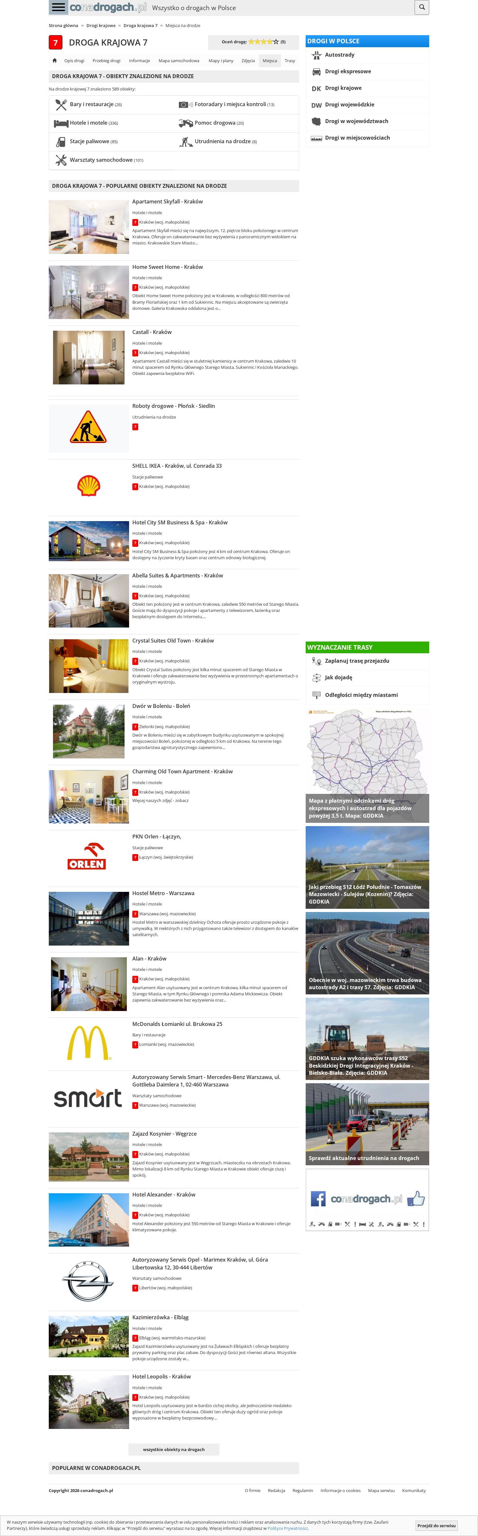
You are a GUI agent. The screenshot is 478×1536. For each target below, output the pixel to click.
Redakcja (276, 1490)
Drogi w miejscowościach (357, 137)
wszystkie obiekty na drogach (174, 1449)
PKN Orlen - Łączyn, (156, 836)
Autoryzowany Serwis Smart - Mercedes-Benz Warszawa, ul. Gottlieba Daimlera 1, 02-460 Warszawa (206, 1080)
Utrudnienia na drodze (225, 141)
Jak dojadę (338, 677)
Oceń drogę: (234, 42)
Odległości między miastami (361, 695)
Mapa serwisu (381, 1490)
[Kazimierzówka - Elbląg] (89, 1337)
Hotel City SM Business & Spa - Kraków (180, 522)
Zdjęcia (248, 60)
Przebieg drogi (106, 60)
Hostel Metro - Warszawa (163, 893)
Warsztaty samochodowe (106, 159)
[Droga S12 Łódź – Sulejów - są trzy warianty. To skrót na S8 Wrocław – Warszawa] (367, 867)
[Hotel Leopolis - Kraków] (89, 1402)
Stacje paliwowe (93, 141)
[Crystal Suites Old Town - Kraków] (89, 666)
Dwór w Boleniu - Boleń (161, 706)
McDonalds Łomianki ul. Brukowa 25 (177, 1024)
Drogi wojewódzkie (349, 104)
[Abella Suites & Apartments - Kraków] (89, 601)
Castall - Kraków (152, 332)
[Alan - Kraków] (89, 984)
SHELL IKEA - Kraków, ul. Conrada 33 (177, 465)
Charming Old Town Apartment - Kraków (182, 771)
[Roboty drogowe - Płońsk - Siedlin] (89, 429)
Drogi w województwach (356, 121)
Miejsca (270, 60)
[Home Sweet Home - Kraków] (89, 292)
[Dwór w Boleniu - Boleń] (89, 731)
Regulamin (303, 1490)
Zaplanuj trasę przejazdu (357, 661)
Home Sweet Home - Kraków (167, 266)
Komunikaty (414, 1490)
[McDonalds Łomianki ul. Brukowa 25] (89, 1043)
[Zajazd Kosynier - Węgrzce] (89, 1157)
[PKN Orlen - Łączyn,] (89, 857)
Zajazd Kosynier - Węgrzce (164, 1133)
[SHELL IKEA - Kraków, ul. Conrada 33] (89, 486)
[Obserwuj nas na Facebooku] (367, 1199)
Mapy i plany (221, 60)
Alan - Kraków (149, 958)
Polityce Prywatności (288, 1528)
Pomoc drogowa (218, 122)
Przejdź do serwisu (437, 1526)
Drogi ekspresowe (347, 71)
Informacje (139, 60)
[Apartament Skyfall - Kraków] (89, 227)
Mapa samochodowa (179, 60)
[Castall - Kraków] (89, 357)
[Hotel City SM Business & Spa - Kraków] (89, 541)
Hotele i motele (93, 122)
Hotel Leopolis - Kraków (161, 1376)
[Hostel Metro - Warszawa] (89, 919)
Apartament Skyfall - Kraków (167, 201)
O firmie (252, 1490)
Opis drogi (74, 60)
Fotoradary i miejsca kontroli (233, 104)
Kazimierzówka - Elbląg (160, 1317)
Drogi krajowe (343, 87)
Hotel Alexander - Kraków (163, 1194)
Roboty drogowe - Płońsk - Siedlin (173, 405)
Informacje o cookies (341, 1490)
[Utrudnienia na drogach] (367, 1124)
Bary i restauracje (95, 104)
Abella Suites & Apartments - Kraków (177, 575)
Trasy (290, 60)
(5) (283, 42)
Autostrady (339, 54)
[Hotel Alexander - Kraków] (89, 1220)
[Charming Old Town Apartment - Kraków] (89, 796)
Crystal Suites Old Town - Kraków (173, 640)
